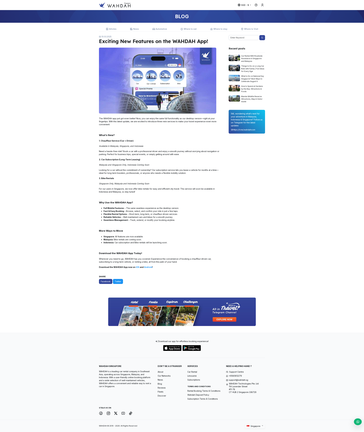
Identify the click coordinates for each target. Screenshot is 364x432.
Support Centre (236, 372)
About (160, 372)
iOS (138, 267)
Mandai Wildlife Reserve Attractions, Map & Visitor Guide (251, 99)
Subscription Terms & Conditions (202, 399)
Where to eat (190, 29)
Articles (112, 29)
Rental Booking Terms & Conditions (203, 391)
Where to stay (220, 29)
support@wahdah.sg (238, 380)
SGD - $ (245, 5)
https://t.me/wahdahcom (244, 129)
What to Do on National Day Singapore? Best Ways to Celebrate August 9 (252, 78)
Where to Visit (251, 29)
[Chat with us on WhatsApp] (358, 421)
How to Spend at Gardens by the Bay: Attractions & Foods (252, 89)
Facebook (105, 281)
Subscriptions (193, 380)
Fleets (160, 392)
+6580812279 (235, 376)
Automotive (161, 29)
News (136, 29)
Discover (162, 395)
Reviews (162, 388)
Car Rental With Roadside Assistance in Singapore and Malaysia (251, 58)
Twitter (118, 281)
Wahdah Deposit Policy (198, 395)
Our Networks (164, 376)
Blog (160, 384)
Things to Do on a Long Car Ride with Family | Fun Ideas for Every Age (252, 68)
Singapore (256, 426)
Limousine (192, 376)
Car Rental (192, 372)
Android (148, 267)
